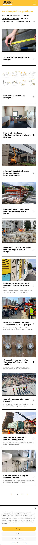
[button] (35, 508)
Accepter (19, 529)
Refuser (19, 534)
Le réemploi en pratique (10, 18)
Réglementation (7, 21)
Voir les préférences (19, 539)
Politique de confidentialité (19, 543)
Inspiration (26, 15)
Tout (34, 21)
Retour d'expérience (23, 21)
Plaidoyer (24, 18)
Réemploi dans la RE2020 (11, 15)
